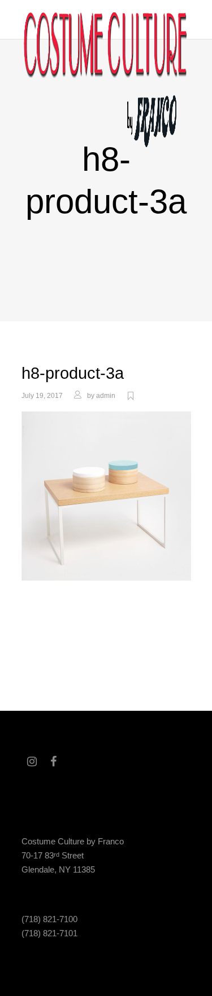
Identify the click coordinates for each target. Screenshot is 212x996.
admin (105, 396)
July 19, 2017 (42, 396)
